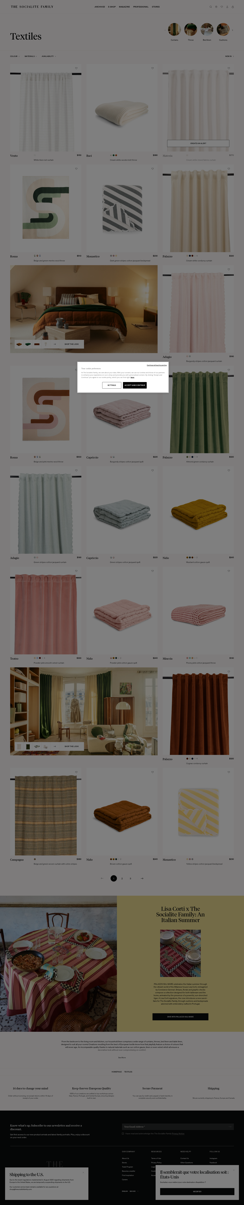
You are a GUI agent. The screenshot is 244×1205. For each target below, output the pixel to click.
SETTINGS (112, 385)
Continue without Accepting (157, 365)
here (132, 377)
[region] (123, 377)
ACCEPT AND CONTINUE (135, 385)
